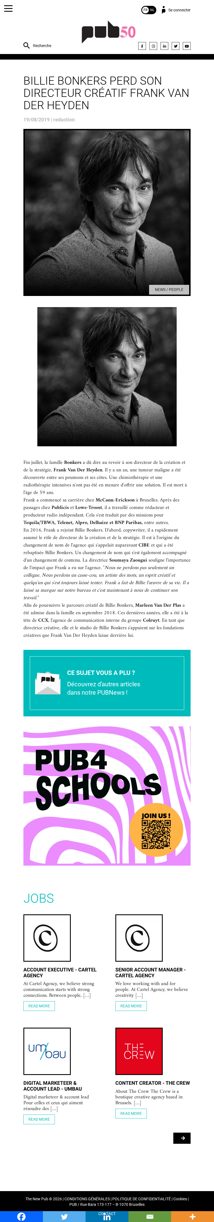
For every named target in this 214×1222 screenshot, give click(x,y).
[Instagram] (153, 46)
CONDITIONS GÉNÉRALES (87, 1199)
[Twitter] (175, 46)
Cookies (180, 1199)
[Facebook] (142, 46)
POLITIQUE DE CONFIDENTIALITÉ (141, 1199)
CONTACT (107, 1214)
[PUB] (108, 35)
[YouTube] (187, 46)
